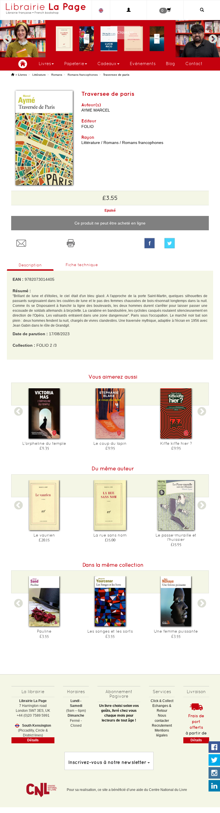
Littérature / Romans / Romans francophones (122, 142)
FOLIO (87, 126)
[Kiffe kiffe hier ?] (176, 413)
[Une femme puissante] (176, 601)
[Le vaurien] (44, 505)
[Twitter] (184, 243)
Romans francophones (83, 74)
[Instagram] (214, 773)
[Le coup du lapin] (110, 413)
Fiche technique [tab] (82, 264)
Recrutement (162, 726)
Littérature (39, 74)
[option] (110, 38)
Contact (194, 63)
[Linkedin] (214, 786)
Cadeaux (107, 63)
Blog (170, 63)
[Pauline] (44, 601)
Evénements (143, 63)
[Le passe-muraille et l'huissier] (176, 505)
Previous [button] (7, 36)
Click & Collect (162, 701)
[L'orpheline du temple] (44, 413)
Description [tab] (30, 265)
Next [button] (213, 36)
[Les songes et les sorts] (110, 601)
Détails (33, 740)
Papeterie (74, 63)
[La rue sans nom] (110, 505)
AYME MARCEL (95, 110)
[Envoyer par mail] (35, 243)
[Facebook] (149, 243)
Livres (45, 63)
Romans (56, 74)
